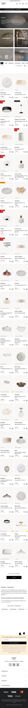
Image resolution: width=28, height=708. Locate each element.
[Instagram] (14, 664)
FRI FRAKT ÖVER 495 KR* (15, 0)
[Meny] (26, 3)
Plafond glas (5, 609)
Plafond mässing (22, 609)
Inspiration (4, 680)
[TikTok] (18, 664)
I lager (5, 63)
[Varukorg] (23, 3)
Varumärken (17, 63)
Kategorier (11, 63)
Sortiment (4, 675)
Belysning (3, 11)
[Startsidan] (3, 4)
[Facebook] (10, 664)
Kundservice (5, 671)
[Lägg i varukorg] (12, 97)
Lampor (7, 11)
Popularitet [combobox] (19, 65)
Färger (23, 63)
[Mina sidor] (16, 3)
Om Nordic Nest (6, 685)
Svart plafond (13, 609)
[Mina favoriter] (19, 3)
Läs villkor (18, 652)
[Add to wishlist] (10, 97)
